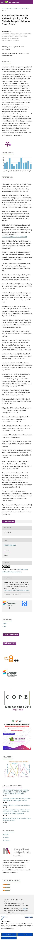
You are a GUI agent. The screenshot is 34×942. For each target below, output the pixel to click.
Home (4, 8)
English (5, 623)
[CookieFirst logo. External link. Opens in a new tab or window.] (2, 919)
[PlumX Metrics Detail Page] (7, 144)
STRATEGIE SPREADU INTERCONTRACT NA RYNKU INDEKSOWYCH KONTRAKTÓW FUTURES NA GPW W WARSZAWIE (16, 792)
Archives (10, 8)
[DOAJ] (8, 662)
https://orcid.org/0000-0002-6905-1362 (11, 40)
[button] (4, 917)
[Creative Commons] (16, 662)
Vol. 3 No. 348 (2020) (21, 8)
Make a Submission (11, 635)
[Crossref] (10, 677)
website (25, 909)
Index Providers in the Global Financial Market (16, 805)
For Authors (6, 837)
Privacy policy (29, 917)
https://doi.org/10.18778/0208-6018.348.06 (16, 590)
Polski (4, 626)
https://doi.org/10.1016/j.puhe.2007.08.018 (14, 237)
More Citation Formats (13, 594)
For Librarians (6, 840)
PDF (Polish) (9, 521)
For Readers (6, 834)
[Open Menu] (2, 2)
